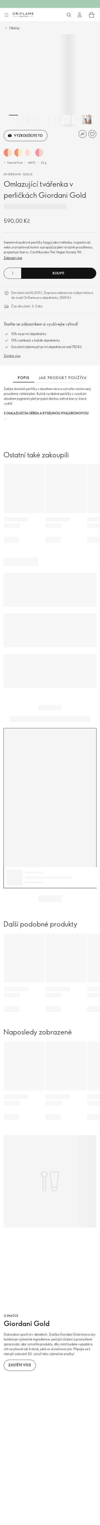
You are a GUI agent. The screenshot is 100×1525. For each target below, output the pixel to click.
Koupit (59, 273)
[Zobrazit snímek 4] (45, 119)
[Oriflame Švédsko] (23, 14)
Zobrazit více (13, 258)
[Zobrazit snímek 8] (86, 119)
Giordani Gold (18, 174)
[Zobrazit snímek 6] (65, 119)
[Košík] (92, 15)
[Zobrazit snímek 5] (55, 119)
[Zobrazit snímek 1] (13, 119)
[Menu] (6, 15)
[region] (50, 80)
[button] (8, 153)
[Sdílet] (83, 134)
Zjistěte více (12, 356)
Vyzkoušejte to (28, 135)
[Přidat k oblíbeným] (92, 134)
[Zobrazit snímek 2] (24, 119)
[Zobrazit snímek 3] (34, 119)
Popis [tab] (24, 377)
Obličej (14, 28)
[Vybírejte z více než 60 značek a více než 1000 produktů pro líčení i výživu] (68, 14)
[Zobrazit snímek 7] (76, 119)
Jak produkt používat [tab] (64, 377)
